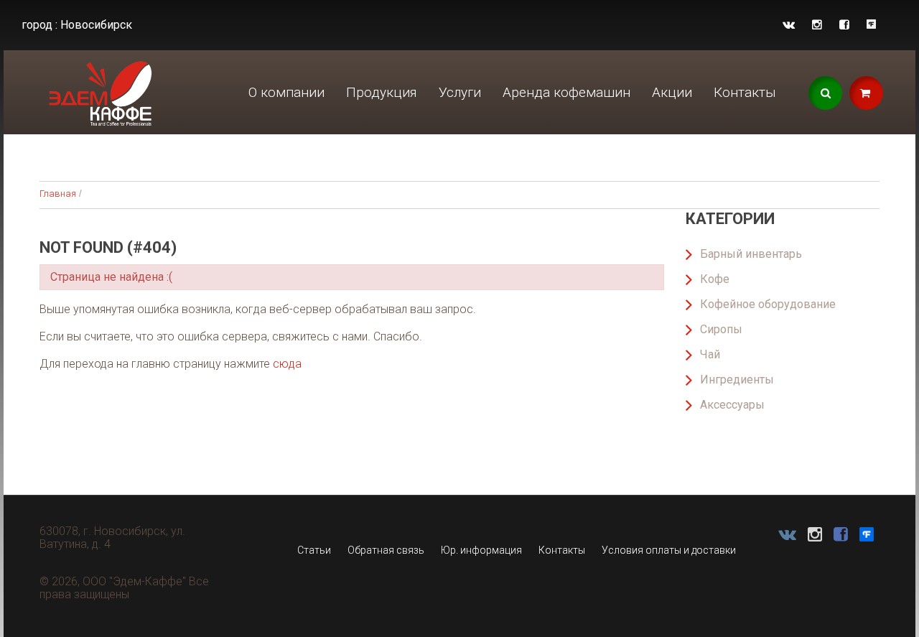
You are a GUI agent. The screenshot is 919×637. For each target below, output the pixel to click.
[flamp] (871, 25)
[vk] (789, 25)
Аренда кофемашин (566, 92)
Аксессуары (732, 405)
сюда (287, 364)
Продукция (381, 92)
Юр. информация (481, 550)
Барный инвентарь (751, 254)
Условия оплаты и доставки (669, 550)
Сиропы (721, 329)
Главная (57, 193)
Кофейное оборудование (768, 304)
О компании (286, 92)
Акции (672, 92)
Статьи (314, 550)
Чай (710, 354)
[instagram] (817, 25)
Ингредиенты (737, 379)
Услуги (460, 92)
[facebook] (844, 25)
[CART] (866, 93)
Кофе (714, 279)
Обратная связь (385, 550)
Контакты (745, 92)
